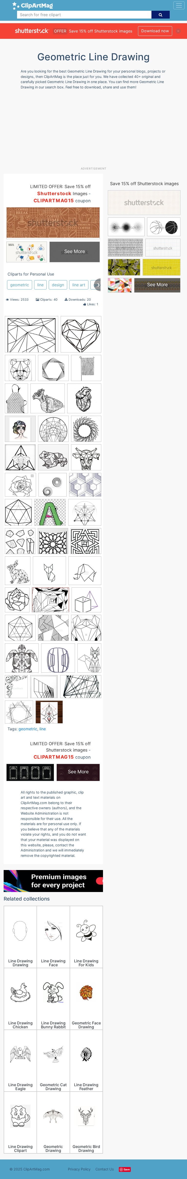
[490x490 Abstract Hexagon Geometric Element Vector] (53, 370)
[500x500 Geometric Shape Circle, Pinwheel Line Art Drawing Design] (52, 487)
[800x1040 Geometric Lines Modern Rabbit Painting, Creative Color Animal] (17, 573)
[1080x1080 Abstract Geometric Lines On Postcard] (49, 714)
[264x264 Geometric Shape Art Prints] (43, 688)
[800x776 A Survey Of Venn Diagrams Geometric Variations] (19, 714)
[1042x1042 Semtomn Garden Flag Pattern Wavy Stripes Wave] (86, 370)
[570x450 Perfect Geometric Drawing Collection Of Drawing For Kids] (50, 602)
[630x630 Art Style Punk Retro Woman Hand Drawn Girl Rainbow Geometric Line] (20, 431)
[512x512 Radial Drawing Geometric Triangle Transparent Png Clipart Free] (20, 630)
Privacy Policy (79, 1169)
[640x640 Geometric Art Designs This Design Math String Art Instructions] (81, 336)
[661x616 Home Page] (84, 514)
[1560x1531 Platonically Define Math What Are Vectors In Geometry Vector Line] (86, 602)
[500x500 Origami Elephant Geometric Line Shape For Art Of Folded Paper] (85, 573)
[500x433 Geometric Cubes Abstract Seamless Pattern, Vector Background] (85, 487)
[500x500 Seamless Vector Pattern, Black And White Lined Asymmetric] (53, 630)
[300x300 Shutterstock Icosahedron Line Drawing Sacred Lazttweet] (86, 630)
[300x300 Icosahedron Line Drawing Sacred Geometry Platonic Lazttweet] (20, 543)
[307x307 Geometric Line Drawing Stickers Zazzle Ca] (20, 370)
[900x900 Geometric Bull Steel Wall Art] (86, 459)
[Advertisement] (95, 130)
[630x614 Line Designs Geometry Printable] (86, 543)
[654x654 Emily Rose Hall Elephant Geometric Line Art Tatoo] (20, 460)
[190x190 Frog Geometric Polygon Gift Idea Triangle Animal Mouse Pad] (53, 460)
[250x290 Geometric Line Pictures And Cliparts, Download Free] (18, 514)
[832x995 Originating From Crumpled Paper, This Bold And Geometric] (17, 602)
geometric (19, 284)
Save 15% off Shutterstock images (144, 183)
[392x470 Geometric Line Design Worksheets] (16, 688)
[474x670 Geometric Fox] (89, 660)
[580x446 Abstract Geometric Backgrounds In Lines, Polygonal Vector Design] (31, 336)
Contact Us (104, 1169)
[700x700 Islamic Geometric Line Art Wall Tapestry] (53, 543)
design (58, 284)
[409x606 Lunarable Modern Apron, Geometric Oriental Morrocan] (16, 400)
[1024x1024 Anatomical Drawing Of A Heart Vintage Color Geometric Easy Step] (48, 401)
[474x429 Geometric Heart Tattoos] (20, 487)
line (40, 284)
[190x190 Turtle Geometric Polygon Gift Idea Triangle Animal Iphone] (21, 660)
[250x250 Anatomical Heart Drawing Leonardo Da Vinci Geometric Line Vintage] (84, 400)
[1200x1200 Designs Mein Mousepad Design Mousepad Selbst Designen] (86, 431)
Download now (155, 30)
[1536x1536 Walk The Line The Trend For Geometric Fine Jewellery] (58, 660)
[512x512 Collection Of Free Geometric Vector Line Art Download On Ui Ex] (53, 431)
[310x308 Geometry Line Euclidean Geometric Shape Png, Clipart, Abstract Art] (50, 514)
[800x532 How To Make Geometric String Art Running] (80, 688)
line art (78, 284)
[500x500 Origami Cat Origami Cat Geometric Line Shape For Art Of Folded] (49, 573)
